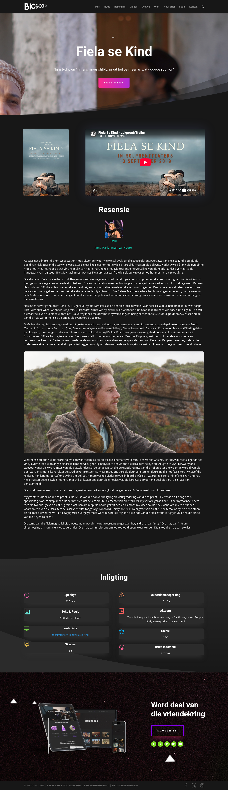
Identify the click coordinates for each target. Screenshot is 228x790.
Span (182, 7)
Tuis (97, 7)
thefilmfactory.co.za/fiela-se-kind (70, 634)
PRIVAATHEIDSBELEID (96, 785)
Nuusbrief (169, 7)
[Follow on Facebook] (153, 744)
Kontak (193, 7)
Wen (156, 7)
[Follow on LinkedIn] (167, 744)
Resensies (120, 7)
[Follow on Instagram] (173, 744)
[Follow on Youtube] (180, 744)
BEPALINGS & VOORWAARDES (64, 785)
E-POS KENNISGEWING (125, 785)
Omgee (146, 7)
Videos (134, 7)
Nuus (107, 7)
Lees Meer (114, 82)
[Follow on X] (160, 744)
